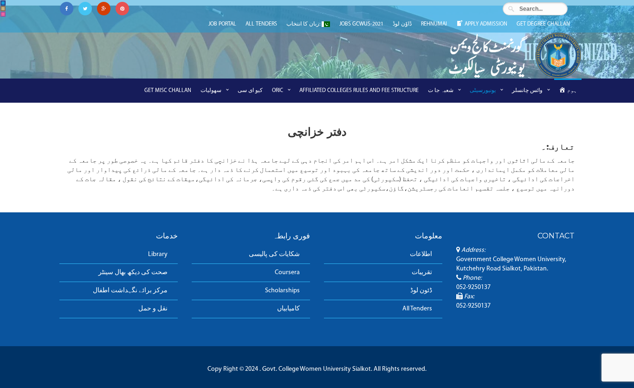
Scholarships (282, 290)
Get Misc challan (167, 90)
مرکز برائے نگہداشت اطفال (130, 290)
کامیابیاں (288, 308)
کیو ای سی (250, 90)
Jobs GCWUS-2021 (361, 24)
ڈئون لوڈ (421, 290)
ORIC (277, 90)
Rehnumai (434, 24)
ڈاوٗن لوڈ (402, 24)
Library (158, 254)
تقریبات (422, 272)
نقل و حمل (153, 308)
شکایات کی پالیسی (274, 254)
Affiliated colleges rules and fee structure (359, 90)
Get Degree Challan (543, 24)
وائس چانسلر (527, 90)
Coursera (287, 272)
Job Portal (222, 24)
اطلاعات (421, 254)
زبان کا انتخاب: (304, 24)
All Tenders (261, 24)
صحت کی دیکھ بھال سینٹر (133, 272)
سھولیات (211, 90)
